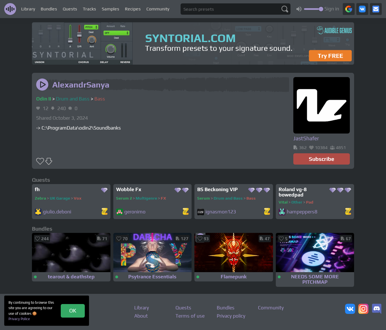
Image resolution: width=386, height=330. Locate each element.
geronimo (135, 212)
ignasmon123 (220, 212)
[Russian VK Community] (350, 309)
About (141, 316)
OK (72, 310)
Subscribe (321, 159)
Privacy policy (231, 316)
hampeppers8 (302, 212)
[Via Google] (349, 9)
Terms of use (190, 316)
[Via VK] (362, 9)
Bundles (49, 9)
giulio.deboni (57, 212)
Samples (110, 9)
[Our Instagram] (363, 309)
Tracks (89, 9)
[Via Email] (376, 9)
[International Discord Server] (377, 309)
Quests (70, 9)
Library (28, 9)
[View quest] (104, 212)
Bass (99, 99)
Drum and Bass (73, 99)
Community (157, 9)
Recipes (133, 9)
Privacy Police (19, 319)
